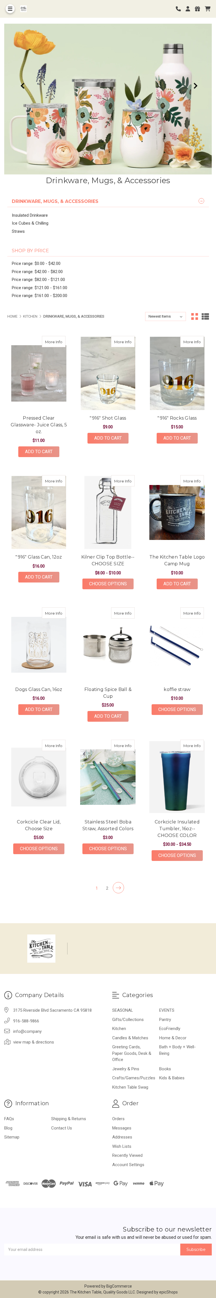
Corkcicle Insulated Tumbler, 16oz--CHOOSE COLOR (177, 828)
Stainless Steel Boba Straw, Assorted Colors (108, 825)
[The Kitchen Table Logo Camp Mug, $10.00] (177, 512)
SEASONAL (122, 1010)
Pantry (165, 1019)
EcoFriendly (169, 1028)
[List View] (205, 316)
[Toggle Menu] (10, 8)
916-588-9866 (26, 1021)
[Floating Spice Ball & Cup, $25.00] (108, 644)
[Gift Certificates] (199, 9)
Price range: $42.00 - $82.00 (37, 271)
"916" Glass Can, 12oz (38, 557)
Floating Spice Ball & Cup (108, 693)
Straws (18, 231)
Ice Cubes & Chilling (30, 223)
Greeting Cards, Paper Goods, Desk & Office (131, 1053)
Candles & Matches (130, 1037)
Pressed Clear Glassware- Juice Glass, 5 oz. (39, 424)
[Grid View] (194, 316)
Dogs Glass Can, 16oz (38, 689)
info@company (27, 1031)
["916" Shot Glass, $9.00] (108, 373)
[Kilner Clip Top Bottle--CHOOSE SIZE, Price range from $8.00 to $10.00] (108, 512)
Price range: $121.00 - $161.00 (39, 287)
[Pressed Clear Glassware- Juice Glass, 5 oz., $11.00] (39, 373)
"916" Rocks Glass (177, 418)
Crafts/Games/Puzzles (133, 1077)
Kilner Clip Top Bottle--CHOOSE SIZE (107, 560)
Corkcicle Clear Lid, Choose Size (38, 825)
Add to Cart (39, 451)
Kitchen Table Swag (130, 1087)
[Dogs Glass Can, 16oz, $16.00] (39, 644)
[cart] (207, 9)
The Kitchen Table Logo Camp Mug (177, 560)
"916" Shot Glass (108, 418)
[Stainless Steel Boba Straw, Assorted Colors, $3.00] (108, 777)
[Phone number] (180, 9)
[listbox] (165, 316)
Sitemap (11, 1137)
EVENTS (166, 1010)
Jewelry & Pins (125, 1068)
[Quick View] (59, 341)
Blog (8, 1128)
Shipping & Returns (68, 1118)
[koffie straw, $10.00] (177, 644)
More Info (55, 341)
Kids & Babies (171, 1077)
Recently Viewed (127, 1155)
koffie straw (177, 689)
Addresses (122, 1137)
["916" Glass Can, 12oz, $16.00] (39, 512)
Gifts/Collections (128, 1019)
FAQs (9, 1118)
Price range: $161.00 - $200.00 (39, 295)
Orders (118, 1118)
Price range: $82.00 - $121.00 (38, 279)
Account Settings (128, 1164)
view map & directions (33, 1042)
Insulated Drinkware (30, 215)
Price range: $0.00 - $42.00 (36, 263)
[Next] (118, 887)
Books (165, 1068)
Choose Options (111, 583)
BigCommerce (119, 1286)
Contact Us (61, 1128)
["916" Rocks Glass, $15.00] (177, 373)
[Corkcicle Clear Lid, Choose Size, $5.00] (39, 777)
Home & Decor (172, 1037)
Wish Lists (121, 1146)
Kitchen (119, 1028)
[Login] (190, 9)
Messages (121, 1128)
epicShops (168, 1292)
